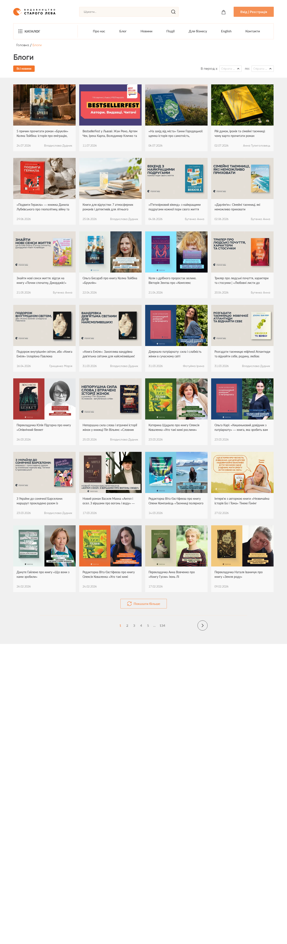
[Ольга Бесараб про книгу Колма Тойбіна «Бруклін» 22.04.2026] (110, 252)
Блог (123, 31)
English (226, 31)
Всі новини (24, 68)
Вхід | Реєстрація (253, 12)
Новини (146, 31)
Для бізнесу (198, 31)
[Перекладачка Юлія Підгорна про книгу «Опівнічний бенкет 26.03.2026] (44, 399)
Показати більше (147, 604)
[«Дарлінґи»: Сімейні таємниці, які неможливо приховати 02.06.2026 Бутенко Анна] (242, 178)
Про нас (99, 31)
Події (170, 31)
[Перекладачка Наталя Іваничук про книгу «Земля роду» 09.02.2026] (242, 545)
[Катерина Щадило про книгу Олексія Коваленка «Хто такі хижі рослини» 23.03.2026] (176, 399)
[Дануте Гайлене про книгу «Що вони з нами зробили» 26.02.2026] (44, 545)
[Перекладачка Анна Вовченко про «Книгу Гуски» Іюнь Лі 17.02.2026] (176, 545)
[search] (173, 11)
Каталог (32, 31)
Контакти (252, 31)
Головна (22, 45)
